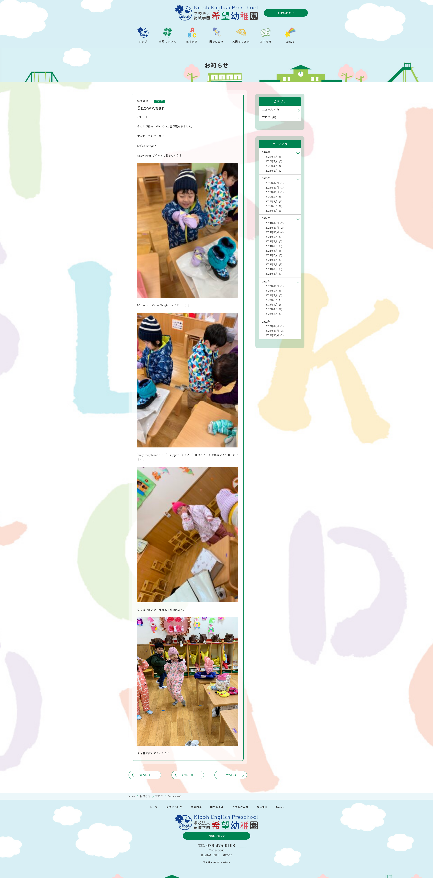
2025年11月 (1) (274, 187)
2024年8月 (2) (274, 241)
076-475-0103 (220, 845)
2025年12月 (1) (274, 183)
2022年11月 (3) (274, 330)
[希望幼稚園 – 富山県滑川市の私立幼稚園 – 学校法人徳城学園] (216, 13)
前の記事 (144, 775)
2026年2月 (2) (274, 170)
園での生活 (217, 807)
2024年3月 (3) (274, 264)
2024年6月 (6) (274, 250)
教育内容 (196, 807)
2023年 (266, 281)
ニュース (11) (270, 109)
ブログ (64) (269, 117)
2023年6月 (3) (274, 300)
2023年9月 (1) (274, 290)
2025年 (266, 178)
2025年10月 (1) (274, 192)
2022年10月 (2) (274, 335)
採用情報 (262, 807)
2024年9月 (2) (274, 236)
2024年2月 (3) (274, 269)
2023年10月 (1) (274, 286)
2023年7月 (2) (274, 295)
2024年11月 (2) (274, 227)
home (132, 796)
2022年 (266, 321)
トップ (154, 807)
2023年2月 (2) (274, 313)
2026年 (266, 152)
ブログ (159, 101)
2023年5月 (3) (274, 304)
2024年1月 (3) (274, 273)
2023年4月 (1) (274, 309)
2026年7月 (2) (274, 161)
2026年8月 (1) (274, 156)
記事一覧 (187, 775)
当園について (174, 807)
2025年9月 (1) (274, 196)
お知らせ (146, 796)
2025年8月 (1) (274, 201)
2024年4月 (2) (274, 259)
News (280, 807)
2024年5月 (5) (274, 255)
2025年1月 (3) (274, 210)
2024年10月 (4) (274, 232)
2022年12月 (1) (274, 326)
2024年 (266, 218)
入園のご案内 (240, 807)
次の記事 (230, 775)
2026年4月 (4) (274, 165)
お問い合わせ (286, 13)
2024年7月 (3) (274, 246)
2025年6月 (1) (274, 206)
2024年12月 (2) (274, 223)
